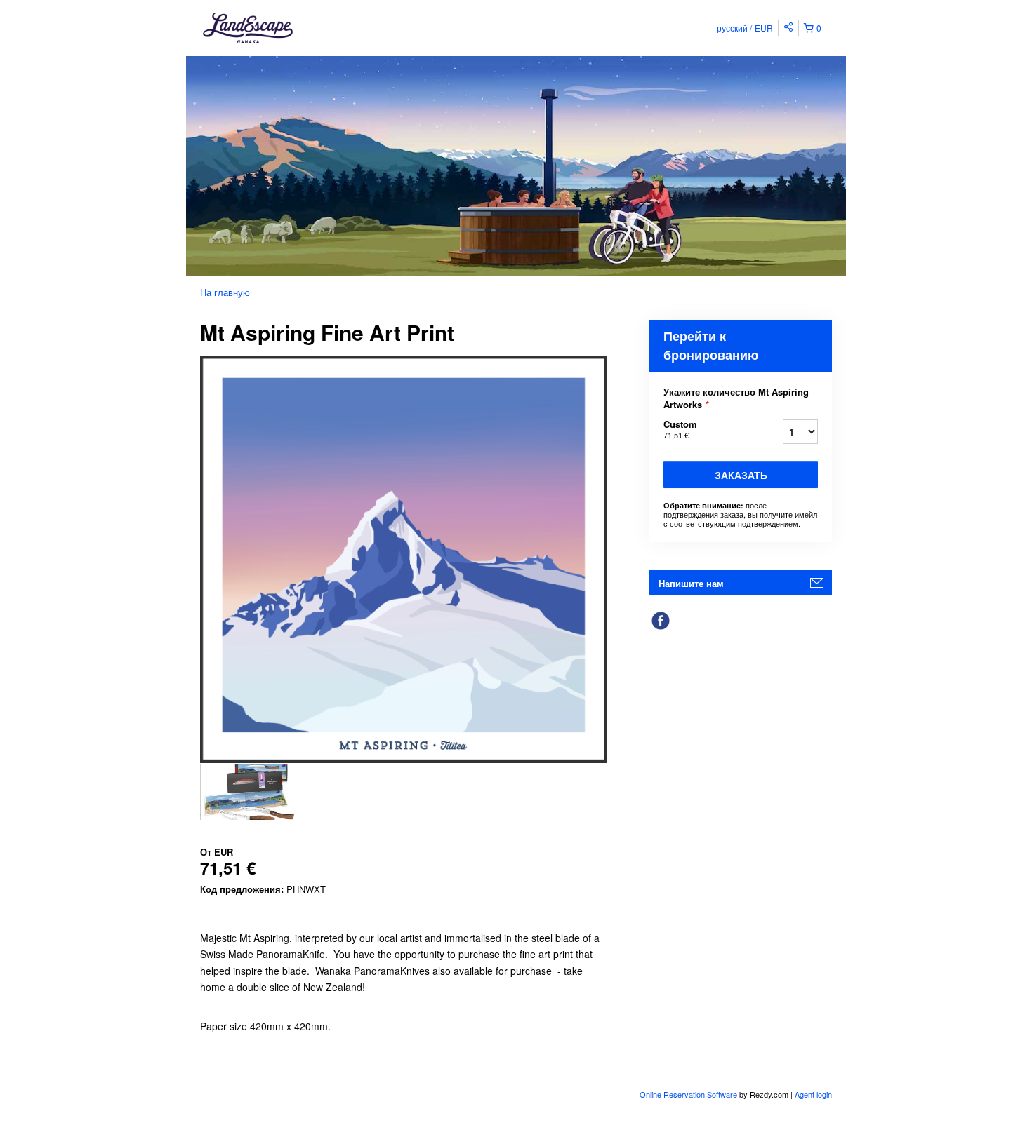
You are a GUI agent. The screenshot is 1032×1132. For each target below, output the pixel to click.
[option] (251, 792)
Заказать (741, 475)
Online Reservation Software (688, 1094)
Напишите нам (691, 583)
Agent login (813, 1094)
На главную (225, 292)
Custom (680, 428)
